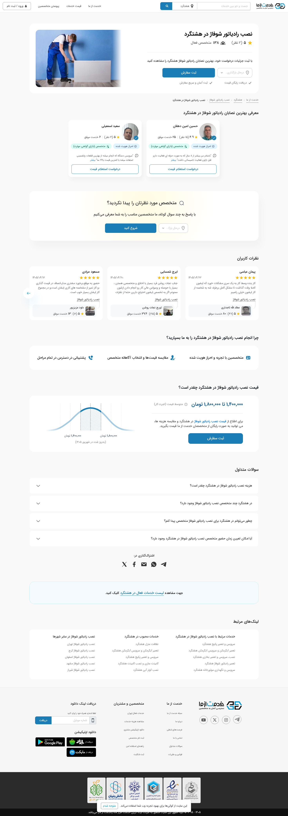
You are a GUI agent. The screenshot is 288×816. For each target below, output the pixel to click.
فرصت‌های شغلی (174, 730)
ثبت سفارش (188, 72)
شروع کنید (130, 228)
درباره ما (178, 721)
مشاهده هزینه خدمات (134, 721)
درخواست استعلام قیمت (183, 169)
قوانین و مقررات (175, 754)
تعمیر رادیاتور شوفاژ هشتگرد (220, 663)
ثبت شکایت (139, 754)
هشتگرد (238, 100)
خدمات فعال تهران (136, 713)
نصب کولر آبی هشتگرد (145, 670)
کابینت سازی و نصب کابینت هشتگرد (138, 663)
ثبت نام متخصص (136, 738)
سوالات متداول (175, 746)
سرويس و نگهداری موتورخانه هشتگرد (214, 670)
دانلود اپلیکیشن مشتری (134, 730)
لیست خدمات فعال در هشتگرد (142, 593)
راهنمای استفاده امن (135, 746)
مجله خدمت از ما (174, 713)
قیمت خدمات (73, 6)
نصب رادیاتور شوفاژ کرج (82, 650)
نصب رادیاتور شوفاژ (219, 100)
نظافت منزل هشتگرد (147, 644)
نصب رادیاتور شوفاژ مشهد (80, 663)
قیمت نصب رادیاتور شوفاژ (210, 421)
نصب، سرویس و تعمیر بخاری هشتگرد (214, 657)
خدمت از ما (94, 6)
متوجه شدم (109, 806)
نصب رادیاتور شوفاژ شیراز (81, 670)
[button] (28, 293)
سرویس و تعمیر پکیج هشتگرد (218, 644)
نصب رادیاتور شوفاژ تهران (81, 644)
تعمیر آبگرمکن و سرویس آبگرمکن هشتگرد (212, 650)
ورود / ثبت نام (15, 6)
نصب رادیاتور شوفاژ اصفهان (80, 657)
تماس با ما (177, 738)
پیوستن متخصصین (48, 6)
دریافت (43, 720)
